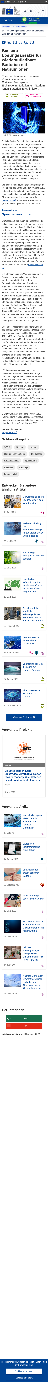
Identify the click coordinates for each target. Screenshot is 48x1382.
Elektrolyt (23, 467)
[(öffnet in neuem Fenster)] (11, 10)
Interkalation (36, 454)
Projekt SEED (9, 432)
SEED (7, 447)
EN (9, 42)
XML (26, 1018)
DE (4, 42)
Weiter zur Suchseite (22, 717)
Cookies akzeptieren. (24, 1371)
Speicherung (31, 461)
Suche (37, 11)
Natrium (33, 447)
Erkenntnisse (8, 200)
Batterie (19, 447)
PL (32, 42)
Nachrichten (21, 27)
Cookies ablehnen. (24, 1378)
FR (21, 42)
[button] (31, 11)
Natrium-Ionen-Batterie (14, 454)
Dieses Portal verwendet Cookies (16, 1362)
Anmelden (25, 11)
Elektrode (8, 467)
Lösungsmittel (10, 474)
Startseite (6, 27)
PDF (26, 1026)
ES (15, 42)
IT (26, 42)
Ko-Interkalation (11, 461)
